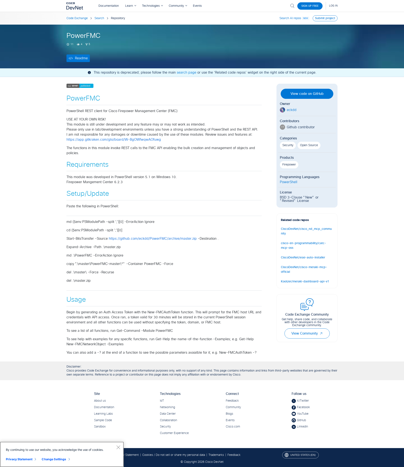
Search (99, 18)
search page (186, 72)
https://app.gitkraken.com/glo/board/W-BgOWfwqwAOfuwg (113, 139)
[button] (321, 333)
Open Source (309, 145)
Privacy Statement (19, 459)
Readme (81, 58)
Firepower (289, 164)
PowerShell (288, 182)
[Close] (118, 447)
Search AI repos (290, 18)
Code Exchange (77, 18)
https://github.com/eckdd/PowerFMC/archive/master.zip (153, 238)
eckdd (291, 110)
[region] (62, 454)
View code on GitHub (307, 93)
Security (287, 145)
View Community (304, 333)
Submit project (325, 18)
